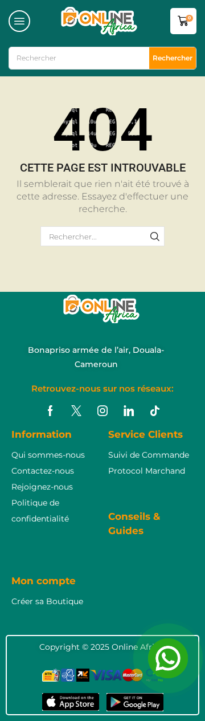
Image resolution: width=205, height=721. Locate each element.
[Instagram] (102, 411)
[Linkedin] (129, 411)
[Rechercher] (155, 236)
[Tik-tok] (155, 411)
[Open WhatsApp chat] (168, 658)
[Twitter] (76, 411)
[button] (19, 21)
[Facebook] (50, 411)
